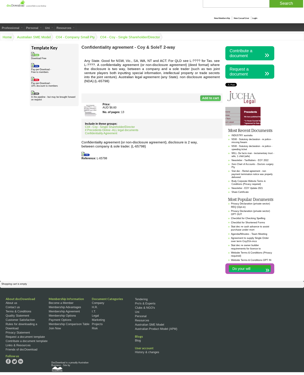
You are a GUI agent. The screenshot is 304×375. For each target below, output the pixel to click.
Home (7, 37)
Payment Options (60, 320)
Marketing (98, 320)
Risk (95, 328)
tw (14, 361)
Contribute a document (241, 53)
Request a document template (25, 336)
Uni (48, 28)
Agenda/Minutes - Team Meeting (249, 233)
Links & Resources (18, 345)
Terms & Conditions (18, 311)
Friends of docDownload (21, 349)
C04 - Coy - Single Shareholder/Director (130, 37)
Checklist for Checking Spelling (248, 218)
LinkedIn (20, 362)
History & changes (147, 352)
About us (11, 303)
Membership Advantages (65, 307)
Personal (32, 28)
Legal (95, 315)
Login (254, 18)
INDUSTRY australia (242, 135)
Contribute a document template (27, 341)
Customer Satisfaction (20, 320)
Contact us (13, 307)
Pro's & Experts (145, 303)
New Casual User (241, 18)
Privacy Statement (18, 332)
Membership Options (62, 315)
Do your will (241, 269)
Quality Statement (17, 315)
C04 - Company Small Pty (75, 37)
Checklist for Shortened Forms (248, 222)
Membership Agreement (64, 311)
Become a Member (61, 303)
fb (8, 361)
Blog (138, 340)
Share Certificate (240, 192)
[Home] (26, 5)
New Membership (222, 18)
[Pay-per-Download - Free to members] (85, 155)
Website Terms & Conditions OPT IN (251, 260)
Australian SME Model (34, 37)
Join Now (55, 328)
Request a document (239, 71)
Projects (97, 324)
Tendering (141, 299)
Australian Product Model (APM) (156, 329)
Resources (64, 28)
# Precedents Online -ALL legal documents (111, 130)
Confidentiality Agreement (101, 133)
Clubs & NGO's (145, 307)
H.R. (95, 307)
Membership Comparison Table (69, 324)
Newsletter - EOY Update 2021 (247, 188)
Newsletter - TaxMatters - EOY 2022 (250, 160)
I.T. (94, 311)
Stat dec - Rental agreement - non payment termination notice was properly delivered (252, 174)
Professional (11, 28)
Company (98, 303)
